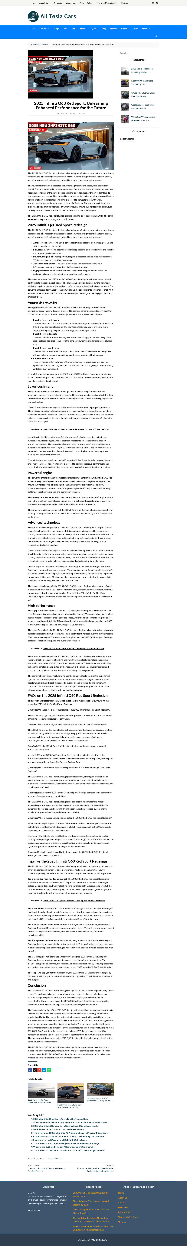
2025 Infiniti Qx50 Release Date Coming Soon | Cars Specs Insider (66, 1126)
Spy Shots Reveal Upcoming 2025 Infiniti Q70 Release (60, 1139)
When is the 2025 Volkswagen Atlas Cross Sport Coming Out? (64, 1146)
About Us (122, 1197)
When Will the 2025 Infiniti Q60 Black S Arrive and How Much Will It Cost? (70, 1122)
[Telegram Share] (44, 1070)
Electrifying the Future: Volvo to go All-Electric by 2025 (70, 1106)
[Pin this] (39, 1070)
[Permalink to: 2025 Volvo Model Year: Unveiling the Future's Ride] (41, 1090)
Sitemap (122, 1222)
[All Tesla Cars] (52, 16)
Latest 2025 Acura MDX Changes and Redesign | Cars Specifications (47, 1168)
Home (121, 1192)
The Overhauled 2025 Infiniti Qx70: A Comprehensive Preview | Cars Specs (71, 1132)
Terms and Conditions (128, 1217)
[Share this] (30, 1070)
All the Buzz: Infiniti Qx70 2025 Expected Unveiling (58, 1129)
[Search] (155, 35)
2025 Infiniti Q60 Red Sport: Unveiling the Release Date (60, 1119)
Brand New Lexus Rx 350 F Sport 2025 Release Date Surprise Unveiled (68, 1136)
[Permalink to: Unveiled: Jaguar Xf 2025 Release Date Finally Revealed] (100, 1089)
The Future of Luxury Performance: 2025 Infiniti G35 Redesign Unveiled (69, 1150)
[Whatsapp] (49, 1070)
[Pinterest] (153, 3)
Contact (122, 1202)
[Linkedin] (157, 3)
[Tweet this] (35, 1070)
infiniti (61, 1158)
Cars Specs (40, 1158)
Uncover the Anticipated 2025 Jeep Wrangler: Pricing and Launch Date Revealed (95, 1168)
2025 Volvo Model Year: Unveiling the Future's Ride (39, 1101)
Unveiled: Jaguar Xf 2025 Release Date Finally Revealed (100, 1099)
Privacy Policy (125, 1212)
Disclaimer (123, 1207)
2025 (56, 1158)
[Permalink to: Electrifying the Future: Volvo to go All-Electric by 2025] (70, 1093)
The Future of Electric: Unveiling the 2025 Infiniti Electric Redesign (66, 1143)
